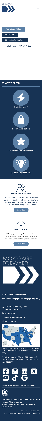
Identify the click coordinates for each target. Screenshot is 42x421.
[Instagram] (15, 371)
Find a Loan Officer (13, 29)
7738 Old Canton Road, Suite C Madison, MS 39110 (15, 308)
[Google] (24, 378)
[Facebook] (6, 371)
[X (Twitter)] (34, 371)
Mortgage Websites (9, 404)
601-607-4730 (9, 313)
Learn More (21, 244)
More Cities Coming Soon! (14, 40)
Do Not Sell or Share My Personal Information (18, 385)
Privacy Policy (35, 411)
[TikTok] (15, 378)
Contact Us (21, 210)
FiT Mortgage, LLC (30, 357)
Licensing (24, 411)
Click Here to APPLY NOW (19, 46)
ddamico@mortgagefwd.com (14, 317)
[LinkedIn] (24, 371)
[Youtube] (6, 378)
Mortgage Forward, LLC (27, 359)
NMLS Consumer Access (31, 413)
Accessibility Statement (12, 413)
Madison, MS (10, 35)
